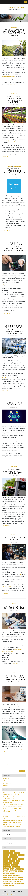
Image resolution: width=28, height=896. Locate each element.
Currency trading (6, 586)
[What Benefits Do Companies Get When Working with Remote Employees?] (14, 694)
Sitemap (5, 785)
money (20, 871)
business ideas (14, 240)
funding (21, 859)
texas (19, 881)
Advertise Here (7, 781)
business (6, 855)
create (6, 857)
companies (13, 855)
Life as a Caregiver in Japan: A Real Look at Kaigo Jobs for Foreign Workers (14, 33)
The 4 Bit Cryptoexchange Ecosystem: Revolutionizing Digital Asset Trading (14, 246)
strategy (19, 879)
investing (14, 865)
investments (16, 867)
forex (20, 574)
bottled (17, 852)
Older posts (8, 765)
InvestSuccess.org (14, 7)
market (6, 871)
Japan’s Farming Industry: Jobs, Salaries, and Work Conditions (14, 99)
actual (13, 850)
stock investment (14, 400)
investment (7, 867)
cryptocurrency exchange (9, 284)
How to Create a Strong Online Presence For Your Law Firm (14, 172)
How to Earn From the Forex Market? (14, 539)
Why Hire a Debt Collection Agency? (14, 607)
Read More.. (13, 84)
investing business (17, 166)
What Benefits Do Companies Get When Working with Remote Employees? (14, 678)
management (19, 869)
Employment (14, 27)
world (11, 885)
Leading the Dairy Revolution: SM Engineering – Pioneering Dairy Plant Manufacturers (14, 329)
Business (14, 603)
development (13, 857)
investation (9, 166)
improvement (7, 863)
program (16, 875)
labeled (6, 869)
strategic (12, 879)
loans (12, 869)
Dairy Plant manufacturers (9, 377)
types (11, 883)
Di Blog (10, 894)
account (6, 850)
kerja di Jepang (10, 140)
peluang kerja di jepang (8, 76)
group (5, 861)
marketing (13, 871)
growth (12, 861)
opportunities (8, 875)
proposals (14, 877)
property (6, 877)
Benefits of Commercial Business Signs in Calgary (14, 471)
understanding (19, 883)
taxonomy (12, 881)
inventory (7, 865)
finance (14, 859)
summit (6, 881)
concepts (21, 855)
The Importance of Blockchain (14, 404)
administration (8, 852)
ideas (17, 861)
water (5, 885)
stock (5, 879)
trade (5, 883)
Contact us (6, 778)
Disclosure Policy (7, 783)
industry (16, 863)
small (20, 877)
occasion (6, 873)
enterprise (7, 859)
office (13, 873)
